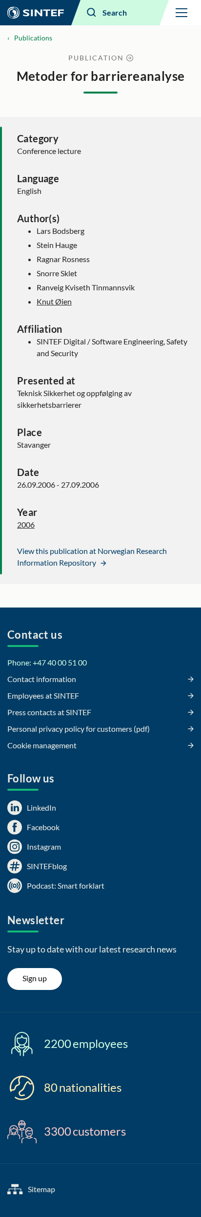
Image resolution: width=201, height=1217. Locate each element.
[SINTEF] (35, 12)
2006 (26, 524)
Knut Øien (54, 301)
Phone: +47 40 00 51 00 (47, 662)
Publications (33, 38)
